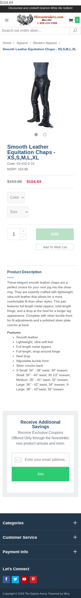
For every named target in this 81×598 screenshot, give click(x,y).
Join (40, 474)
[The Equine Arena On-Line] (40, 20)
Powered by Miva (59, 593)
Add (55, 234)
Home (7, 43)
